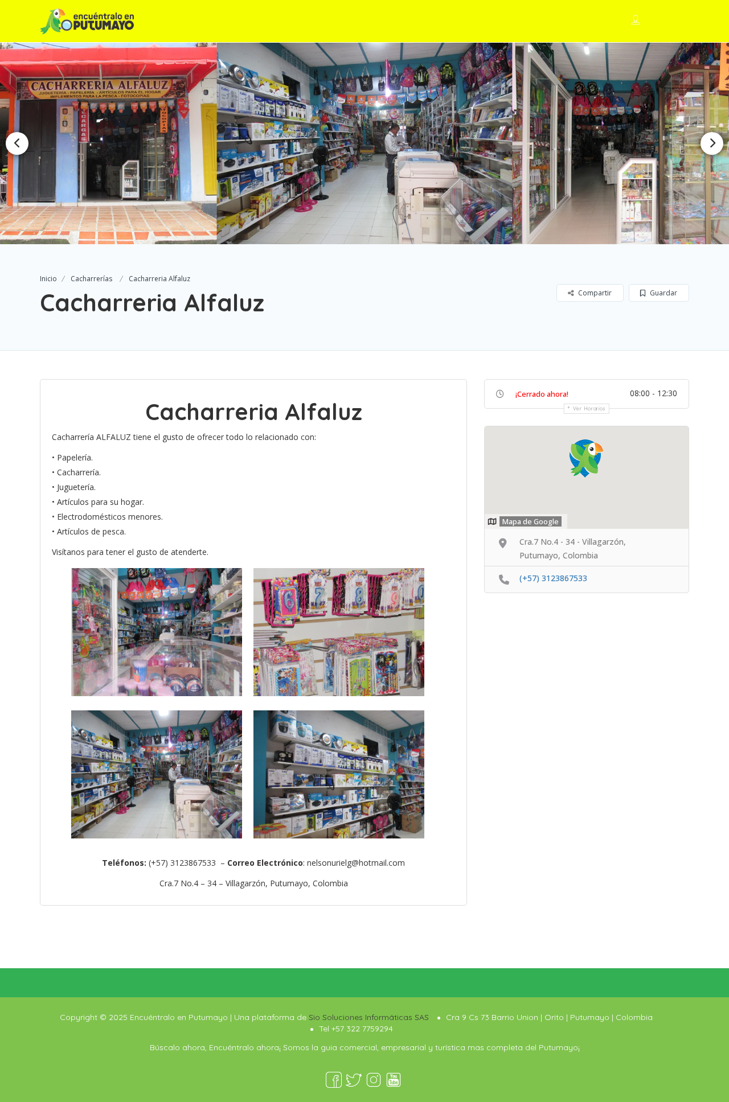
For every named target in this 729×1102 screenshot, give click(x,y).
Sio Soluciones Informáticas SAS (369, 1017)
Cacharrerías (91, 278)
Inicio (48, 278)
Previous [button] (17, 143)
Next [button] (712, 143)
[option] (364, 143)
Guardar (662, 293)
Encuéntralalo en (456, 20)
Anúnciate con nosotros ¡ (560, 20)
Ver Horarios (589, 408)
